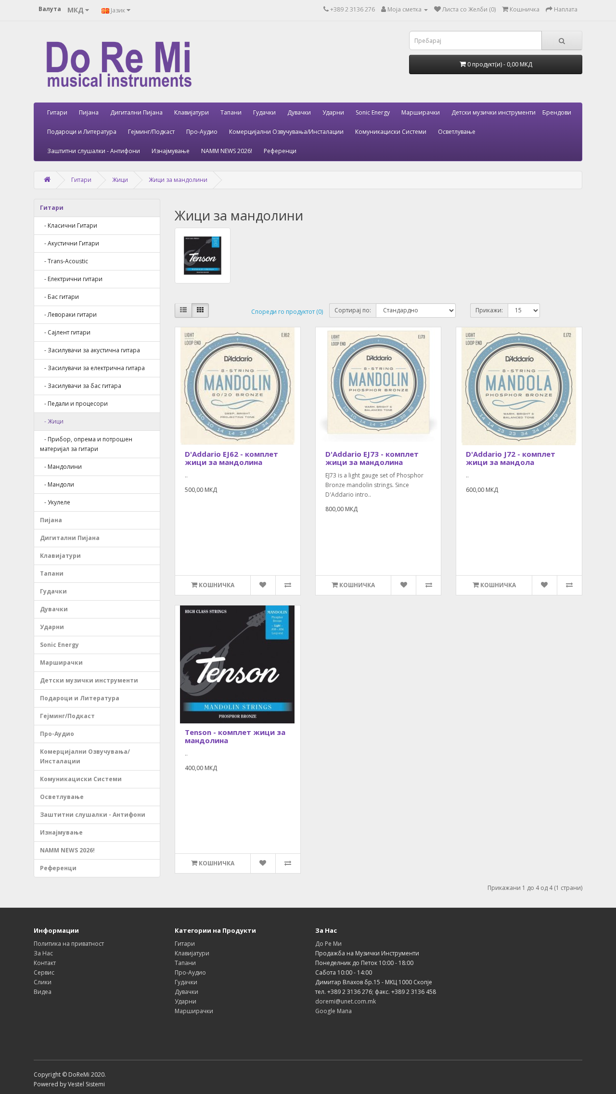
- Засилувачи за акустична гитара (90, 350)
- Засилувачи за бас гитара (80, 386)
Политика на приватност (69, 944)
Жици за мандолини (178, 180)
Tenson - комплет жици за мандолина (235, 736)
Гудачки (264, 112)
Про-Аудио (202, 132)
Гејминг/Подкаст (151, 132)
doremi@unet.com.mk (345, 1001)
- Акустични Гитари (69, 243)
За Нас (43, 953)
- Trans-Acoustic (64, 261)
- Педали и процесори (74, 403)
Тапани (231, 112)
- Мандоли (57, 484)
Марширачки (420, 112)
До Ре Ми (328, 944)
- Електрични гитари (71, 279)
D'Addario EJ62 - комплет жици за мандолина (231, 458)
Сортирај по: (352, 310)
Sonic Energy (373, 112)
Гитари (57, 112)
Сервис (44, 972)
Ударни (333, 112)
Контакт (45, 963)
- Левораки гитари (68, 314)
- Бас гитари (59, 297)
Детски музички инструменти (493, 112)
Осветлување (456, 132)
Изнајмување (171, 151)
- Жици (52, 421)
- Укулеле (55, 502)
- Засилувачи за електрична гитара (92, 368)
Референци (280, 151)
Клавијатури (191, 112)
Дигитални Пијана (136, 112)
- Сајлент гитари (65, 332)
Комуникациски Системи (390, 132)
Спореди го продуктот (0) (287, 312)
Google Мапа (333, 1011)
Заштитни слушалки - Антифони (93, 151)
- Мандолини (61, 467)
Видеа (42, 992)
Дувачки (299, 112)
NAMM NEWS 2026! (226, 151)
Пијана (89, 112)
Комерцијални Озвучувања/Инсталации (286, 132)
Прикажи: (489, 310)
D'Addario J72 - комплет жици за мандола (510, 458)
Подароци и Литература (81, 132)
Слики (42, 982)
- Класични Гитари (68, 225)
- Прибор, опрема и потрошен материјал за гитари (86, 444)
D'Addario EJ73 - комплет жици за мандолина (372, 458)
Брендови (556, 112)
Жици (120, 180)
